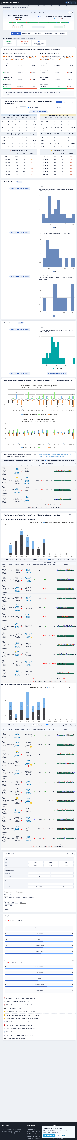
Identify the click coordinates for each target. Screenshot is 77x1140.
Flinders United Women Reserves (58, 16)
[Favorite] (69, 12)
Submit (7, 909)
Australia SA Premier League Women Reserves (43, 107)
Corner (59, 102)
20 (5, 902)
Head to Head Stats (58, 1138)
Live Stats (38, 33)
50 (9, 902)
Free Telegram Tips (49, 1135)
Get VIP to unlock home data (20, 188)
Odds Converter (60, 33)
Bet (65, 854)
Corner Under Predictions (34, 1138)
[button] (72, 471)
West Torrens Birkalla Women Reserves (18, 16)
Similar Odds (48, 33)
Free (6, 897)
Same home (40, 460)
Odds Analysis (27, 33)
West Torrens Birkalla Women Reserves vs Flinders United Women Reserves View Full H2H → (55, 455)
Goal (65, 102)
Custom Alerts (61, 1135)
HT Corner (71, 515)
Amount (6, 900)
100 (12, 902)
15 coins (24, 897)
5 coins (11, 897)
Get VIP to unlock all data (39, 111)
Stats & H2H (15, 33)
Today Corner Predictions (34, 1131)
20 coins (31, 897)
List (73, 854)
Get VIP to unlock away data (58, 373)
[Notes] (72, 12)
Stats (68, 854)
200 (16, 902)
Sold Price (7, 895)
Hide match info (9, 892)
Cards (71, 102)
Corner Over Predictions (33, 1136)
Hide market (20, 892)
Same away (41, 725)
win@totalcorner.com (17, 1133)
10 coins (17, 897)
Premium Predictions (32, 1129)
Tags (8, 905)
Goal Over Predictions (33, 1134)
